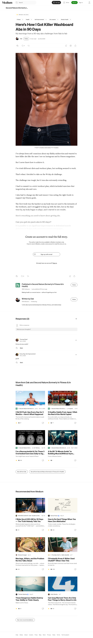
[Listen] (70, 45)
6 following (34, 301)
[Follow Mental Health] (70, 19)
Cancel (66, 331)
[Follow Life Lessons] (57, 19)
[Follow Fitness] (22, 19)
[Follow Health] (31, 19)
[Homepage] (7, 2)
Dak (21, 39)
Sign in (81, 2)
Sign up (74, 2)
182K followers (26, 289)
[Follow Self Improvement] (46, 19)
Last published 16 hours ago (39, 289)
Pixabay (56, 147)
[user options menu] (89, 2)
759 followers (25, 301)
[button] (46, 99)
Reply (21, 348)
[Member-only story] (16, 423)
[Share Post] (75, 45)
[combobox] (27, 2)
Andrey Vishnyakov (45, 147)
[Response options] (76, 340)
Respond (72, 331)
